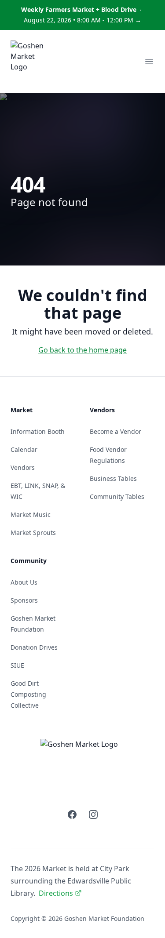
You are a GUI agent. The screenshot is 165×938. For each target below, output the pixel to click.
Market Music (31, 514)
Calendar (24, 449)
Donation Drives (34, 647)
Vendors (23, 467)
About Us (24, 582)
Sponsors (24, 600)
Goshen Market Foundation (104, 918)
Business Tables (113, 478)
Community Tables (117, 496)
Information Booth (38, 431)
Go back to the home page (82, 350)
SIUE (17, 665)
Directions (56, 893)
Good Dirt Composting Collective (28, 694)
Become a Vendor (115, 431)
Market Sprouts (33, 532)
